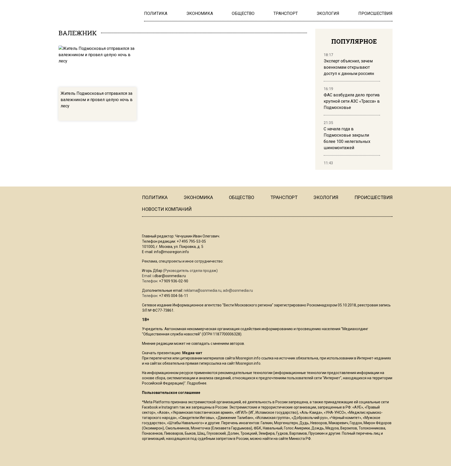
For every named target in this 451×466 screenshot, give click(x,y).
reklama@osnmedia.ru (202, 290)
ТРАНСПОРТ (284, 197)
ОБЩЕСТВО (241, 197)
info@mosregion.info (171, 252)
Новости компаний (167, 209)
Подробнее (196, 383)
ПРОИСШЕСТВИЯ (373, 197)
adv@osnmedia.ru (238, 290)
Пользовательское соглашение (171, 393)
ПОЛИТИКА (155, 197)
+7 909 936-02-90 (173, 281)
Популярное (354, 41)
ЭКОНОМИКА (198, 197)
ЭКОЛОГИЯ (325, 197)
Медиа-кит (192, 353)
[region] (352, 109)
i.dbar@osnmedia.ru (169, 276)
